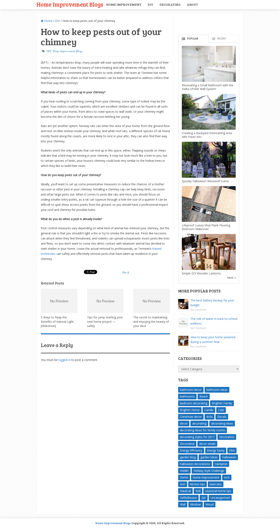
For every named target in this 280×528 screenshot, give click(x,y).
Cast (221, 410)
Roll (198, 491)
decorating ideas (222, 423)
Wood (210, 504)
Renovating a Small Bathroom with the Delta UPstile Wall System (207, 87)
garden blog (188, 457)
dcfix (209, 417)
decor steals (207, 444)
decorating (199, 423)
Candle (208, 410)
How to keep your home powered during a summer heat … (212, 339)
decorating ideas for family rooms (202, 430)
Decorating (170, 4)
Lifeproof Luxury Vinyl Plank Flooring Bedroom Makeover (206, 227)
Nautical (185, 491)
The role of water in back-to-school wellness (213, 321)
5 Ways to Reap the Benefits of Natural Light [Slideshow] (57, 321)
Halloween (229, 457)
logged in (64, 360)
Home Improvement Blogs (69, 4)
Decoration (226, 437)
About (192, 4)
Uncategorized (220, 498)
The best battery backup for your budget (212, 302)
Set (203, 498)
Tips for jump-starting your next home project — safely (105, 321)
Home (47, 21)
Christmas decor (191, 417)
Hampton (221, 464)
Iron (182, 484)
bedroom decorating (193, 403)
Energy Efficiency (191, 450)
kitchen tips (197, 484)
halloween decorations (195, 464)
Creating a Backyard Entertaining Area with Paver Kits (207, 135)
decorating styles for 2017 (197, 437)
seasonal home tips (218, 491)
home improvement (206, 477)
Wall (183, 504)
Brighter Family (222, 403)
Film (232, 450)
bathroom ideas (217, 390)
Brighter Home (190, 410)
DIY (150, 4)
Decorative (187, 444)
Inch (227, 477)
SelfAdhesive (188, 498)
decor (184, 423)
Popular (192, 38)
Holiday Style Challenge (208, 471)
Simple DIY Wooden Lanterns (201, 273)
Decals (221, 417)
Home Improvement (123, 4)
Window (195, 504)
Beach (203, 396)
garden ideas (208, 457)
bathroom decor (191, 390)
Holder (184, 471)
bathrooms (187, 396)
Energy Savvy (215, 450)
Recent (221, 38)
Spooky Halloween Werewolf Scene (205, 181)
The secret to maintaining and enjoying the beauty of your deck (151, 321)
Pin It (125, 272)
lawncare (216, 484)
